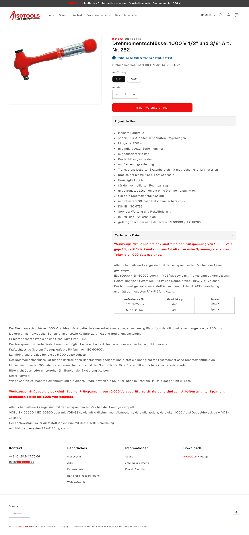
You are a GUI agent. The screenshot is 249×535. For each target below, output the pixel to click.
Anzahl (116, 87)
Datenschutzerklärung (83, 526)
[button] (63, 15)
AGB (70, 462)
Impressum (74, 456)
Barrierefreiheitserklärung (83, 475)
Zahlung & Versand (137, 462)
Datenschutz (75, 469)
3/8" (134, 79)
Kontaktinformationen (136, 526)
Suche (129, 456)
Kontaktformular (135, 469)
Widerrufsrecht (76, 482)
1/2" (119, 79)
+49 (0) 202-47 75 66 (24, 456)
